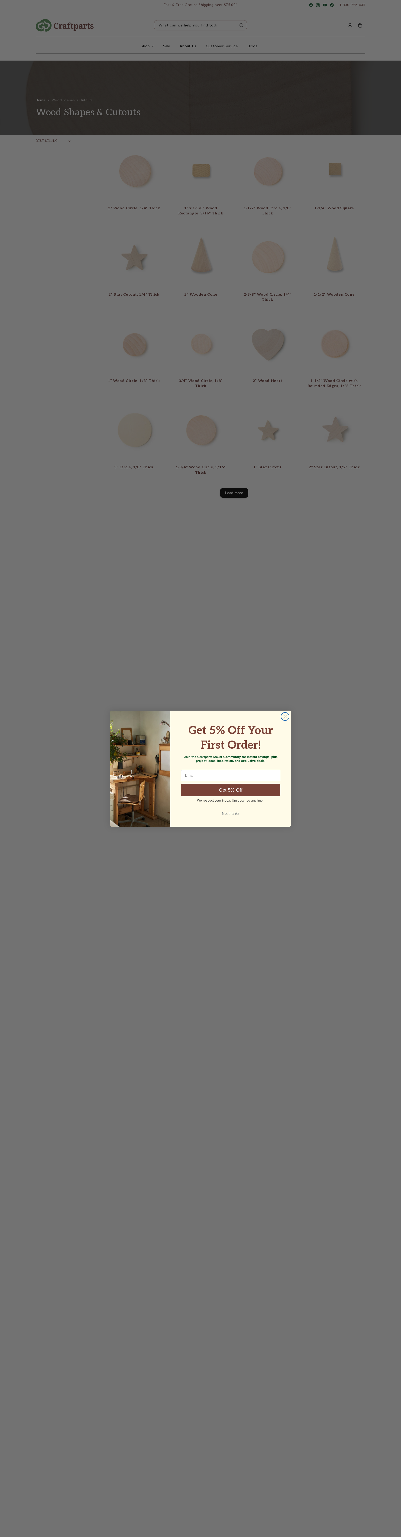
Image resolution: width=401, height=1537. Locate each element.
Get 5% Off (231, 790)
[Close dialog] (285, 716)
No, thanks (230, 813)
